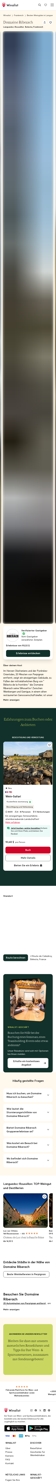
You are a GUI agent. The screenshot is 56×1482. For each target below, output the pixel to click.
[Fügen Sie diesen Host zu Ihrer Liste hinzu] (50, 22)
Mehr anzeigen (11, 699)
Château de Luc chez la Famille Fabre (23, 1234)
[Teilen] (44, 22)
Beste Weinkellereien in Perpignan (25, 1270)
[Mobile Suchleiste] (40, 4)
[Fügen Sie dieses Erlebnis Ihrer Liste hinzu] (49, 744)
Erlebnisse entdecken (28, 653)
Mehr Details (28, 856)
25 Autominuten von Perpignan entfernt (24, 1299)
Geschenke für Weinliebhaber (37, 1450)
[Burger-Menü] (51, 4)
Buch (28, 849)
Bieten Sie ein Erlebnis (26, 863)
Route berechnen (15, 955)
